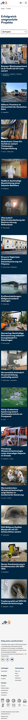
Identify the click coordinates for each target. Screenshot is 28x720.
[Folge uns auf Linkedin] (3, 659)
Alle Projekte (6, 32)
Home (2, 8)
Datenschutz (4, 716)
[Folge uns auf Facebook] (7, 659)
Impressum (4, 718)
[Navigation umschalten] (26, 3)
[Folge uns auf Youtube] (12, 659)
